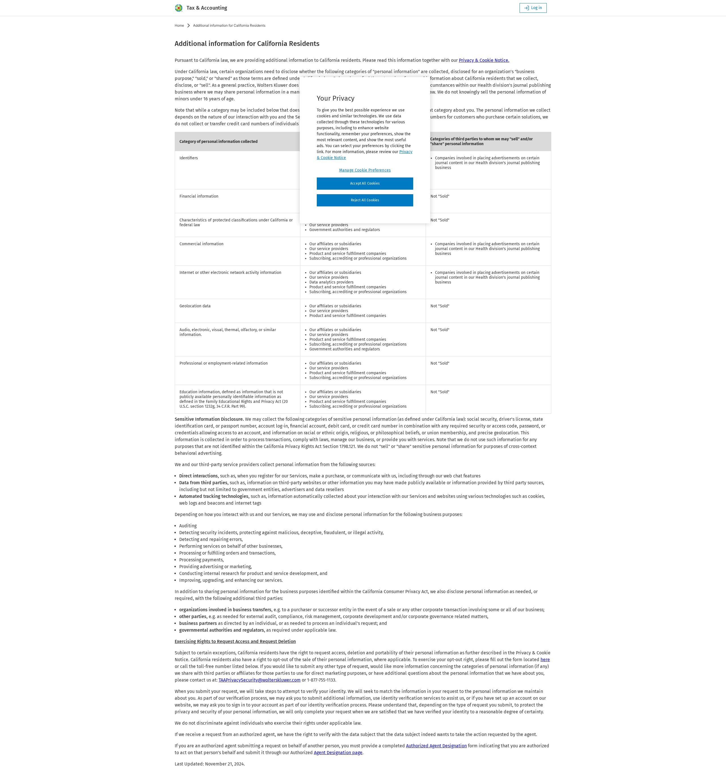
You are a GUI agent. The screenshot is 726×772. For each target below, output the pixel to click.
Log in (536, 7)
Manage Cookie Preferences (365, 170)
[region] (365, 150)
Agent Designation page (338, 752)
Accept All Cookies (365, 183)
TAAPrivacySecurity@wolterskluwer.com (260, 680)
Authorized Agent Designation (436, 745)
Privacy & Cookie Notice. (484, 60)
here (545, 659)
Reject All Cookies (365, 200)
